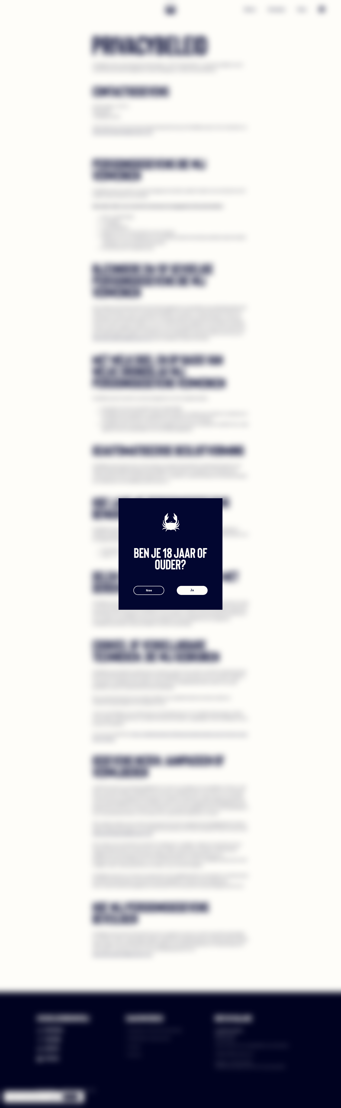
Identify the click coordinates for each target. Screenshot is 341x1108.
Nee (149, 590)
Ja (192, 590)
